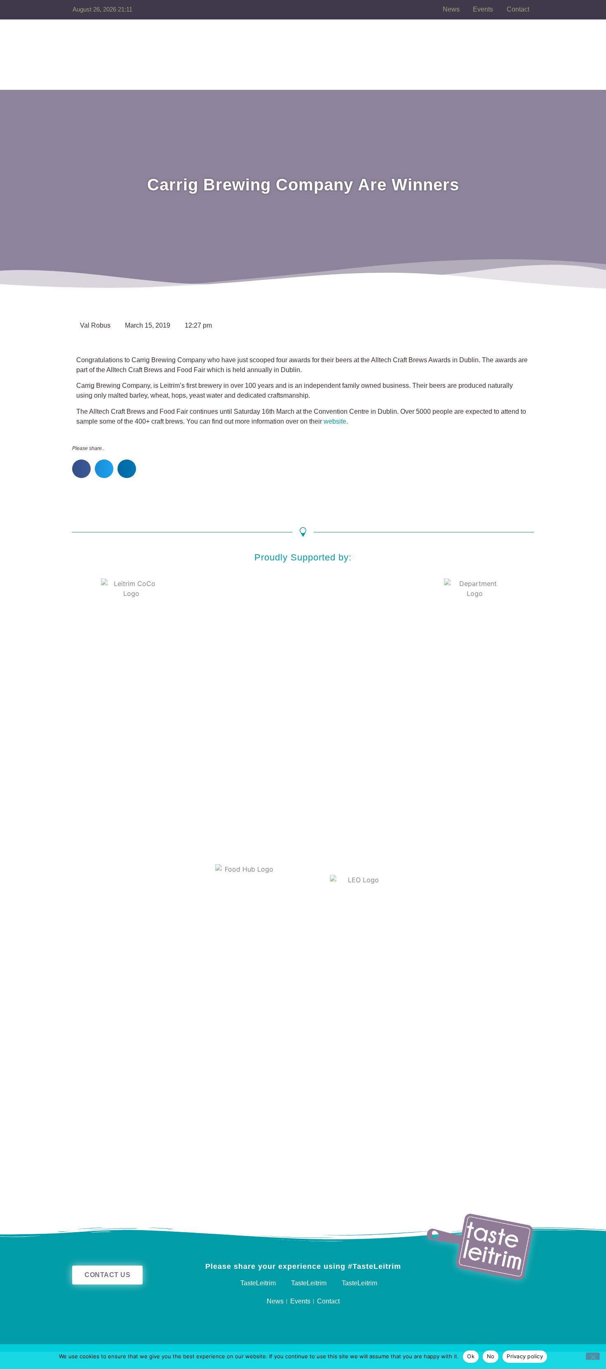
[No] (593, 1356)
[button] (81, 468)
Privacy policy (525, 1356)
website (335, 421)
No (491, 1356)
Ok (470, 1356)
